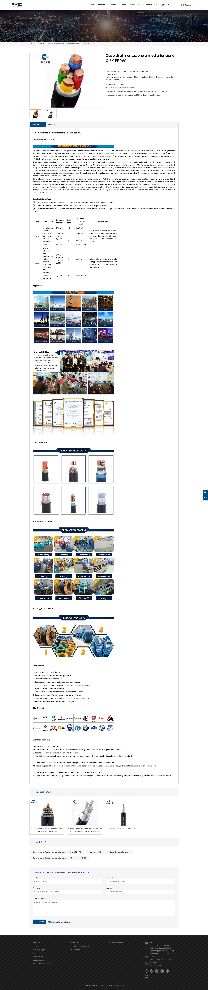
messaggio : (39, 899)
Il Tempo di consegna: (115, 91)
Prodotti (40, 43)
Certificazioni (38, 957)
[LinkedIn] (162, 971)
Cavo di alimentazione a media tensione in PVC (52, 858)
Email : (36, 888)
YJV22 (83, 858)
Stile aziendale (75, 950)
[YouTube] (146, 971)
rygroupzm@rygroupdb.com (161, 959)
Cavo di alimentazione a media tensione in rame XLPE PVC (57, 852)
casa (31, 43)
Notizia (35, 953)
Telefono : (110, 878)
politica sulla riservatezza (42, 964)
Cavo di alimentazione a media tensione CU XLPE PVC (69, 43)
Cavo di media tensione (119, 852)
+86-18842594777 (156, 965)
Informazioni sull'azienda (79, 946)
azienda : (109, 888)
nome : (36, 878)
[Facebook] (157, 971)
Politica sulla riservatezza (60, 922)
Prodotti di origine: (113, 88)
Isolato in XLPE (95, 852)
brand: (108, 84)
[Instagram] (146, 976)
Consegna (37, 946)
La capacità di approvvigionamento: (121, 95)
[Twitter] (151, 971)
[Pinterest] (167, 971)
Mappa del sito (38, 960)
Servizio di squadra (40, 950)
